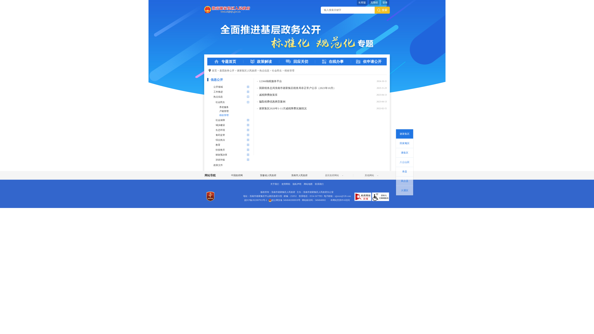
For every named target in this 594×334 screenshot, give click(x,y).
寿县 (404, 171)
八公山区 (405, 162)
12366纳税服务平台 (270, 81)
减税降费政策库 (268, 94)
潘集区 (404, 152)
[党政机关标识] (210, 196)
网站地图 (308, 184)
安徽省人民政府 (268, 175)
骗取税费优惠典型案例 (272, 101)
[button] (362, 2)
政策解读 (264, 62)
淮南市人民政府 (299, 175)
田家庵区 (405, 143)
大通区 (404, 190)
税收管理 (289, 70)
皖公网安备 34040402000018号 (286, 200)
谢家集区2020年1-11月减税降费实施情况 (283, 108)
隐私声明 (297, 184)
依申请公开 (372, 62)
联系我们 (319, 184)
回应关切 (300, 62)
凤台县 (404, 181)
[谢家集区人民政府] (227, 9)
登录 (385, 2)
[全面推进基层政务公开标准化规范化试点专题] (297, 37)
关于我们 (274, 184)
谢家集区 (405, 134)
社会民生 (277, 70)
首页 (214, 70)
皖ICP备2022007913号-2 (255, 200)
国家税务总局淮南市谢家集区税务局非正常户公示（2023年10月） (297, 88)
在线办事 (336, 62)
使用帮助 (286, 184)
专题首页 (228, 62)
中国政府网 (237, 175)
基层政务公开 (227, 70)
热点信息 (264, 70)
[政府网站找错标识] (362, 196)
